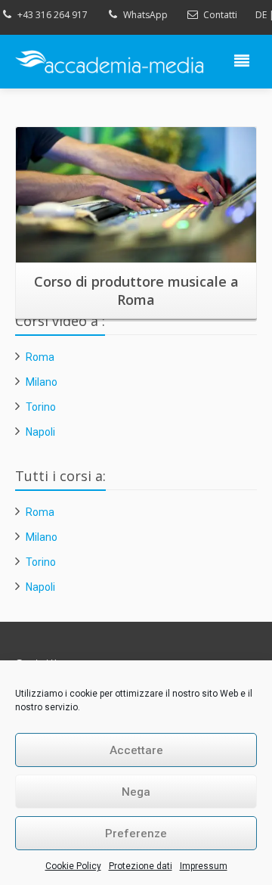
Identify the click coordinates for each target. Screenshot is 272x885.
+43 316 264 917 (52, 14)
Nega (136, 792)
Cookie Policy (73, 866)
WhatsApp (145, 14)
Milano (41, 382)
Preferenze (136, 833)
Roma (40, 357)
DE (261, 14)
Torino (41, 407)
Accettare (136, 750)
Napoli (40, 432)
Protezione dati (140, 866)
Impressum (203, 866)
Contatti (220, 14)
